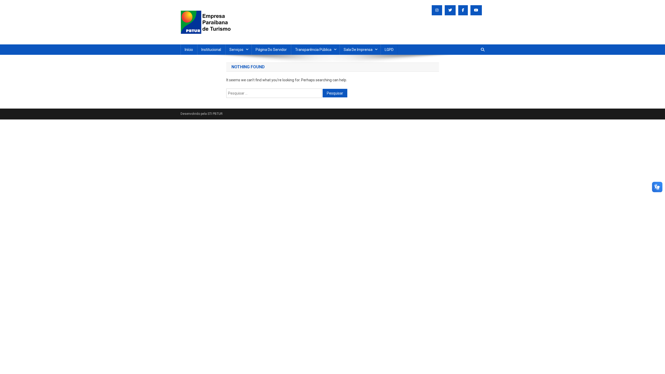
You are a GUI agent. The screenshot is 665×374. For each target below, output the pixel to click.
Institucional (211, 50)
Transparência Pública (313, 50)
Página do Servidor (271, 50)
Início (189, 50)
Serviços (236, 50)
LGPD (389, 50)
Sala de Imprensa (358, 50)
